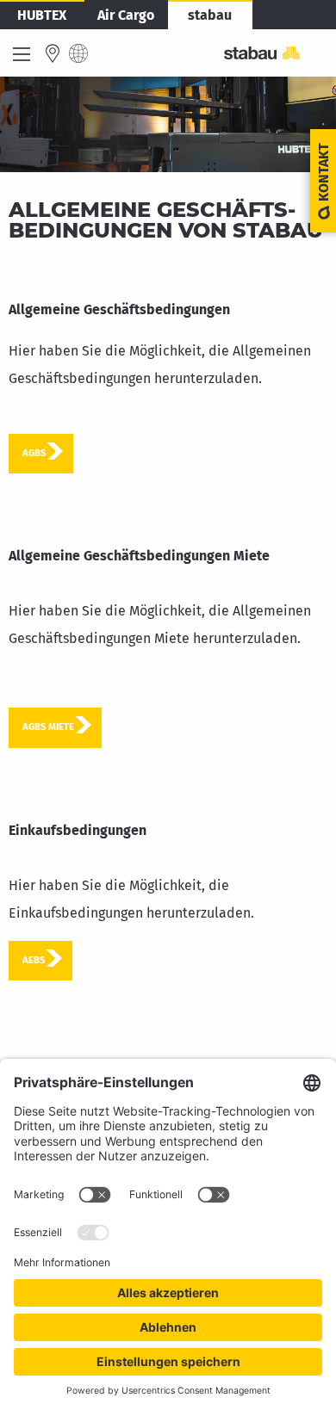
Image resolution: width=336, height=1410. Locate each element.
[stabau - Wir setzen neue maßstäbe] (273, 52)
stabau (210, 15)
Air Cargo (125, 15)
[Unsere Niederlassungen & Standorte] (52, 53)
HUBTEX (41, 15)
